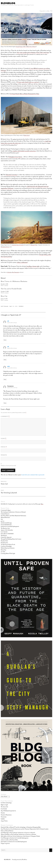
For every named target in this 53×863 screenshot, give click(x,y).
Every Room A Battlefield (7, 534)
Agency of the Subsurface (7, 530)
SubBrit (3, 819)
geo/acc (2, 521)
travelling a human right (33, 266)
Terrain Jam (3, 817)
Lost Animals (4, 532)
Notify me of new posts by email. (8, 466)
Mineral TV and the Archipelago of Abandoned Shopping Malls (25, 827)
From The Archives (7, 801)
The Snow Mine (14, 840)
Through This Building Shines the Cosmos (11, 539)
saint (8, 366)
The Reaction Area (5, 528)
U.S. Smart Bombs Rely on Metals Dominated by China (24, 94)
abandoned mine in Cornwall (17, 245)
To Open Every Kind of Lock (8, 545)
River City (4, 296)
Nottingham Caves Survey (15, 157)
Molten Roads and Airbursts (7, 548)
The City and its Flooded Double (11, 289)
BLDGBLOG (8, 3)
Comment (5, 417)
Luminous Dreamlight (6, 546)
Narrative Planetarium (6, 815)
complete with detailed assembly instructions (24, 151)
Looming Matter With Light (8, 554)
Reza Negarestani (15, 272)
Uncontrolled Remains (6, 525)
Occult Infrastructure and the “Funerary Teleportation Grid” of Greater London (29, 829)
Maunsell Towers (9, 831)
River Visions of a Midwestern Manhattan (14, 281)
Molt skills (3, 836)
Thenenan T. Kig (34, 245)
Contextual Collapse (6, 510)
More (42, 504)
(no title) (3, 552)
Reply (5, 340)
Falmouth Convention (11, 175)
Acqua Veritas (4, 821)
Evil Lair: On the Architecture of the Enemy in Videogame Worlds (24, 836)
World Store (4, 536)
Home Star (3, 550)
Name (3, 439)
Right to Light (4, 805)
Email (4, 447)
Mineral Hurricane (5, 518)
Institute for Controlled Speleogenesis (10, 527)
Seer (2, 519)
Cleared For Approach (6, 537)
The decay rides (4, 807)
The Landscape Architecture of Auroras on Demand (13, 512)
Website (4, 455)
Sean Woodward (5, 829)
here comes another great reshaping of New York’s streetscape (33, 53)
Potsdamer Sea (4, 543)
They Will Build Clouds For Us (8, 811)
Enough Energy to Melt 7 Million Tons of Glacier (26, 47)
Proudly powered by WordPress (19, 860)
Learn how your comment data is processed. (32, 475)
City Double (4, 809)
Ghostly (3, 813)
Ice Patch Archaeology (6, 803)
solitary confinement (22, 262)
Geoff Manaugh (4, 306)
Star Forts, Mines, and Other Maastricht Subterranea (13, 516)
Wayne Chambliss (5, 835)
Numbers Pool (4, 541)
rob (8, 321)
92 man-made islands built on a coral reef (28, 82)
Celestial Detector (5, 514)
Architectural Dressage (6, 523)
